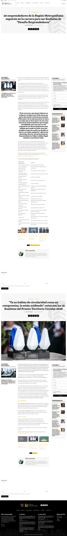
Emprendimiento (35, 12)
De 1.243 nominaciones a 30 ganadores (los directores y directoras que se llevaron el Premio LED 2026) (45, 521)
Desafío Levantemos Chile (34, 245)
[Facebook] (61, 0)
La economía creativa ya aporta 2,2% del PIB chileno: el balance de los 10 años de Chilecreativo (56, 120)
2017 (29, 12)
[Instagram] (62, 0)
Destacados (21, 520)
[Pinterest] (33, 29)
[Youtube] (65, 0)
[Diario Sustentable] (21, 254)
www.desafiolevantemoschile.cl (26, 156)
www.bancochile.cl (44, 154)
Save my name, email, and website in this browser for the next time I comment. (15, 285)
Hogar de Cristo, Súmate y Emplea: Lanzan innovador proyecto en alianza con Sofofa (17, 265)
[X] (64, 0)
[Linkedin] (38, 29)
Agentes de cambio (41, 519)
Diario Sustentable (29, 25)
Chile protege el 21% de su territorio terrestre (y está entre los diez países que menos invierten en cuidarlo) (46, 517)
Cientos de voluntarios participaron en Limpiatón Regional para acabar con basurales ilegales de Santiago (50, 266)
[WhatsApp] (36, 29)
